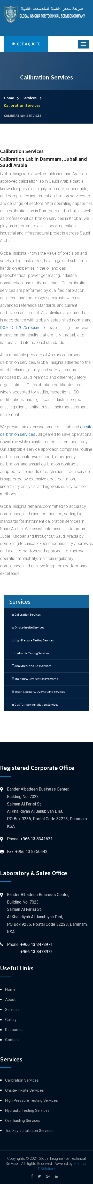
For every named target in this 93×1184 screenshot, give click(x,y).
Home (9, 97)
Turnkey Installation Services (29, 1130)
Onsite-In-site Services (29, 627)
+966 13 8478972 (36, 951)
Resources (14, 1029)
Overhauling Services (22, 1120)
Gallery (11, 1019)
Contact (12, 1039)
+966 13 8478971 (36, 944)
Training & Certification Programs (36, 679)
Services (29, 97)
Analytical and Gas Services (32, 666)
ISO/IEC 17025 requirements (26, 327)
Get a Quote (28, 44)
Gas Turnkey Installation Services (36, 704)
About (10, 999)
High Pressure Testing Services (34, 640)
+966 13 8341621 (36, 838)
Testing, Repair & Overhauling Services (39, 692)
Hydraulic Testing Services (31, 653)
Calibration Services (23, 115)
